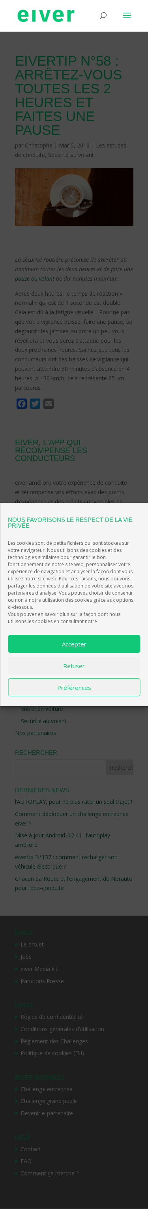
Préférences (74, 687)
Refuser (74, 666)
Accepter (74, 644)
